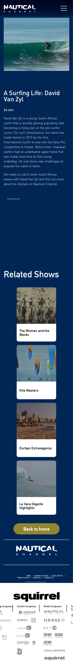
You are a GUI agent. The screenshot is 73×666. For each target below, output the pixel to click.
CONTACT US (49, 578)
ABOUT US (37, 578)
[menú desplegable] (64, 8)
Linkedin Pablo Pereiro (15, 576)
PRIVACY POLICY (23, 578)
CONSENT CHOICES (41, 576)
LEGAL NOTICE (57, 576)
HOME (28, 576)
